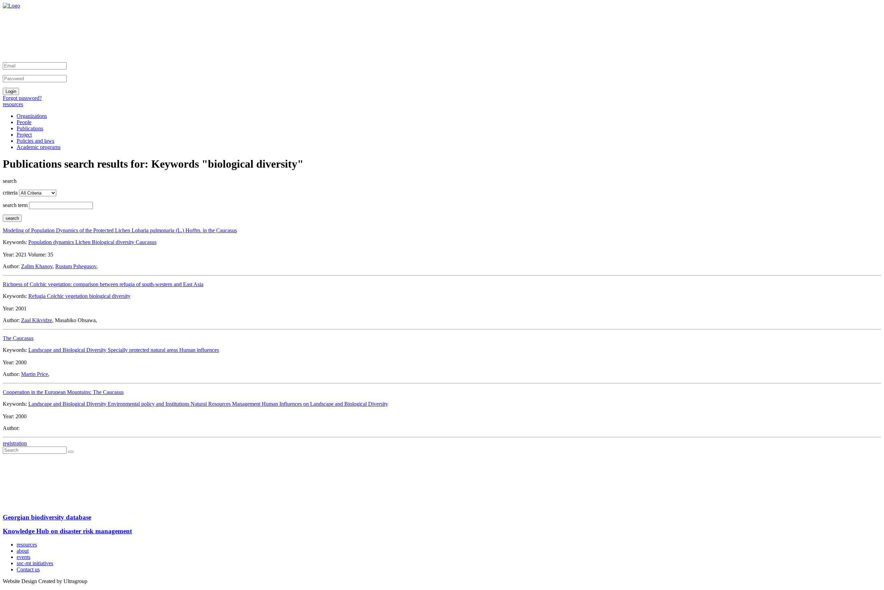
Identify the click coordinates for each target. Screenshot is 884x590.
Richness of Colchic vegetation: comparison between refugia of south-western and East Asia (103, 284)
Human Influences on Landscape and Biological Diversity (325, 404)
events (23, 557)
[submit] (71, 452)
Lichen (83, 242)
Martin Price (34, 374)
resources (13, 104)
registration (15, 443)
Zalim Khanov (36, 266)
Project (24, 135)
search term (15, 205)
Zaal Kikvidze (36, 320)
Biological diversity (114, 242)
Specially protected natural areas (143, 350)
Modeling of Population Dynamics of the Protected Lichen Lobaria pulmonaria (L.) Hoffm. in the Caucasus (120, 230)
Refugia (37, 296)
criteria (10, 193)
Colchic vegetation (68, 296)
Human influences (199, 350)
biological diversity (110, 296)
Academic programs (38, 147)
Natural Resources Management (226, 404)
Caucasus (146, 242)
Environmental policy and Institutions (149, 404)
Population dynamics (51, 242)
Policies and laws (35, 141)
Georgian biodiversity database (47, 517)
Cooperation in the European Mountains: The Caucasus (63, 392)
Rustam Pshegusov (75, 266)
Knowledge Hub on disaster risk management (67, 531)
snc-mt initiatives (35, 563)
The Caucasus (18, 338)
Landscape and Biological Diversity (68, 350)
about (23, 551)
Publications (30, 128)
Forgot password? (22, 98)
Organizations (32, 116)
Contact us (28, 569)
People (24, 122)
